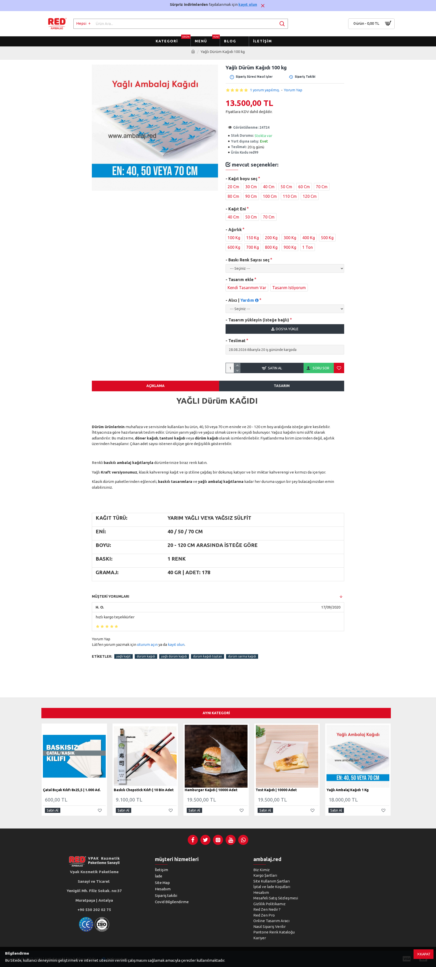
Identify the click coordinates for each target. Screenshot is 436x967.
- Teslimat (236, 340)
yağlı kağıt (123, 656)
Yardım (247, 300)
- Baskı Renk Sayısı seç (247, 260)
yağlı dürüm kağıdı (174, 656)
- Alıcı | (240, 300)
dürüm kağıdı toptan (207, 656)
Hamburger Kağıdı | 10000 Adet (211, 790)
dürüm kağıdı (146, 656)
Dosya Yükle (287, 329)
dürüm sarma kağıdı (242, 656)
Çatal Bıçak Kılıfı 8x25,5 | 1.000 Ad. (72, 790)
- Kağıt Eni (236, 209)
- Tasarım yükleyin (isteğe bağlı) (257, 320)
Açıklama (155, 386)
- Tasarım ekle (240, 279)
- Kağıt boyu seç (241, 178)
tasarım (282, 386)
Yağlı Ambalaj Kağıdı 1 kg (347, 790)
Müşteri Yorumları (110, 596)
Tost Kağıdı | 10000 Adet (276, 790)
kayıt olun (247, 4)
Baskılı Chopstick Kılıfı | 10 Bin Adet (144, 790)
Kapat (425, 954)
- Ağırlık (234, 229)
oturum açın (147, 644)
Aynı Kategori (216, 713)
